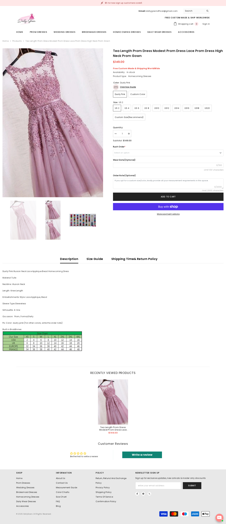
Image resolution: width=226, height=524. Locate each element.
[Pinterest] (143, 494)
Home (5, 41)
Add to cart (168, 196)
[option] (52, 122)
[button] (124, 87)
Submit (192, 485)
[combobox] (194, 10)
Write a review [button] (142, 455)
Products (17, 41)
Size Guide (95, 259)
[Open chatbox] (219, 518)
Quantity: (118, 127)
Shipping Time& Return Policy (134, 259)
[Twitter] (149, 494)
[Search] (196, 11)
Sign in (206, 24)
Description (69, 259)
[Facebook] (137, 494)
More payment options (168, 214)
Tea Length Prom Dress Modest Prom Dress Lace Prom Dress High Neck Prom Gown (113, 428)
